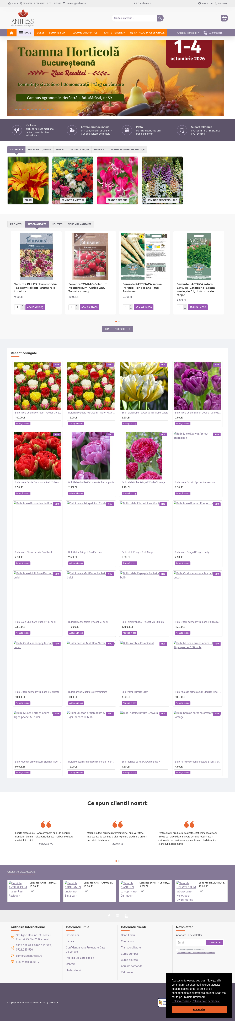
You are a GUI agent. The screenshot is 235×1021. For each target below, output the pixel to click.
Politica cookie (181, 1001)
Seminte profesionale (162, 199)
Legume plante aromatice (127, 149)
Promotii (16, 224)
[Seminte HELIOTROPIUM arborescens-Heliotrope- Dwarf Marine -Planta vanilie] (186, 891)
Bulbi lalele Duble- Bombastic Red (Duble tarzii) (38, 482)
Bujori (60, 149)
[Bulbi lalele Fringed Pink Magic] (144, 525)
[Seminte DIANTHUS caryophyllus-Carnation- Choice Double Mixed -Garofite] (129, 889)
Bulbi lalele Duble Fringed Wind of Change (143, 482)
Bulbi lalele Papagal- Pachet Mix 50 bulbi (143, 622)
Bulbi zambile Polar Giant (135, 692)
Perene (99, 149)
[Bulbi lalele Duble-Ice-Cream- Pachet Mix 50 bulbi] (37, 386)
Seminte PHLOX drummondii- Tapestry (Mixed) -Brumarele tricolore (35, 288)
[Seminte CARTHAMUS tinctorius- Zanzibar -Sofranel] (73, 889)
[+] (22, 306)
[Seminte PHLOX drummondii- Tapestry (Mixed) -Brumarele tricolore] (36, 256)
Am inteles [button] (199, 1009)
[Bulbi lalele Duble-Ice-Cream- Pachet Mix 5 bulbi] (91, 386)
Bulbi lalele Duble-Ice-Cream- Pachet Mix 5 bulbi (91, 412)
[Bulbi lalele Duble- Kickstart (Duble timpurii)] (91, 455)
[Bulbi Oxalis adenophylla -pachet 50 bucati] (197, 595)
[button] (221, 1001)
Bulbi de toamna (39, 149)
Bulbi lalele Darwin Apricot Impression (195, 482)
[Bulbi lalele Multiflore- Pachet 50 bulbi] (91, 595)
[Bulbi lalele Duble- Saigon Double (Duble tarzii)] (197, 386)
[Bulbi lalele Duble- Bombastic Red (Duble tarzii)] (37, 455)
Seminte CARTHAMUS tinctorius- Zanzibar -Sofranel (99, 882)
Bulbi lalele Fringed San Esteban (85, 552)
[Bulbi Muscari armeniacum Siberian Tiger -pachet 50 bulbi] (37, 735)
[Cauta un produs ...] (160, 18)
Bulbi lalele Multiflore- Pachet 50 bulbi (88, 622)
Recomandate (37, 224)
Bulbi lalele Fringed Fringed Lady (192, 552)
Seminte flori (80, 149)
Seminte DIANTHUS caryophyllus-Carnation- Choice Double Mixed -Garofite (155, 882)
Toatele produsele (116, 329)
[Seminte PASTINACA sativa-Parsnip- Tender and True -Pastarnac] (144, 256)
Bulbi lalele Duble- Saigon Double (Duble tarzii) (198, 412)
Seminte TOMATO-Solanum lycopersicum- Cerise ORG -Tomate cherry (87, 288)
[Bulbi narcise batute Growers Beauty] (144, 735)
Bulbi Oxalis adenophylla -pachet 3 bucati (37, 692)
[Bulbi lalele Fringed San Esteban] (91, 525)
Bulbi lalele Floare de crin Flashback (33, 552)
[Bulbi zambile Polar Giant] (144, 665)
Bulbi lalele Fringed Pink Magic (138, 552)
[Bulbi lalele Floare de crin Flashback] (37, 525)
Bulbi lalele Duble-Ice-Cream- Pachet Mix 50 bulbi (38, 412)
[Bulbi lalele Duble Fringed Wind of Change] (144, 455)
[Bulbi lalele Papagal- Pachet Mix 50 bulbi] (144, 595)
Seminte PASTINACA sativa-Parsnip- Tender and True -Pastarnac (142, 288)
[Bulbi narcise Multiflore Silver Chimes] (91, 665)
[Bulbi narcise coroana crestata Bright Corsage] (197, 735)
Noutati (57, 224)
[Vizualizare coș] (224, 18)
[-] (22, 308)
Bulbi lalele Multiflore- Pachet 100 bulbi (35, 622)
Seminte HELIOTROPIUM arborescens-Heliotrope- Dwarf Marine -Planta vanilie (212, 882)
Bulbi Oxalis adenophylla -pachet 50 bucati (197, 622)
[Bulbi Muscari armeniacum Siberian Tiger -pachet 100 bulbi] (197, 665)
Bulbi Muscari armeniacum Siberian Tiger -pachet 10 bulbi (91, 761)
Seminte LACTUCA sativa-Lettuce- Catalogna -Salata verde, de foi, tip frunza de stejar (196, 289)
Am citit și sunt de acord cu (196, 951)
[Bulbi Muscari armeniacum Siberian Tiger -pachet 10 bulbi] (91, 735)
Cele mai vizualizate (21, 871)
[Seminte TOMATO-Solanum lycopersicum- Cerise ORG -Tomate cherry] (90, 256)
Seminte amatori (73, 199)
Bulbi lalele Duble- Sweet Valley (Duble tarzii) (145, 412)
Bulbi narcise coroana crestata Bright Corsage (198, 761)
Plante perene (117, 199)
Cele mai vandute (80, 224)
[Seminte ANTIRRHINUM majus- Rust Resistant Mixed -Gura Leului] (18, 890)
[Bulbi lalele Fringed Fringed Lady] (197, 525)
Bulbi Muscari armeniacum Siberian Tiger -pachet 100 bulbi (198, 692)
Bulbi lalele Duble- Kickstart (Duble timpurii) (91, 482)
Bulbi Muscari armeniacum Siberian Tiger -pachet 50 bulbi (38, 761)
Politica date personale (206, 1001)
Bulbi (28, 200)
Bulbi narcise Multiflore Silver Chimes (87, 692)
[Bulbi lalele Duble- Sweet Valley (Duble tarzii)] (144, 386)
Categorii (16, 149)
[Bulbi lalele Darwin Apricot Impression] (197, 455)
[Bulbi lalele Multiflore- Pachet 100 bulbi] (37, 595)
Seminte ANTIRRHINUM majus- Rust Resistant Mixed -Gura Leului (44, 882)
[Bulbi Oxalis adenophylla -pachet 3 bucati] (37, 665)
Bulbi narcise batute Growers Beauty (141, 761)
